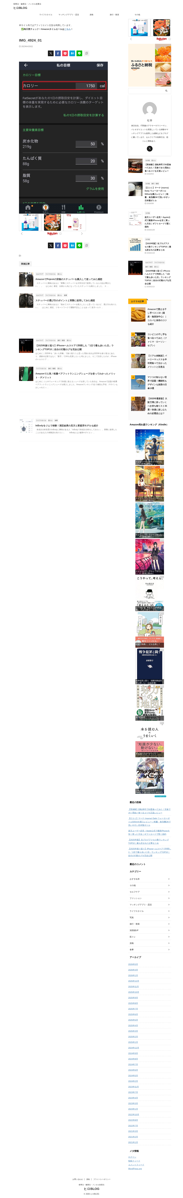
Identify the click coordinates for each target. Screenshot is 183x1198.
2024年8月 (133, 1059)
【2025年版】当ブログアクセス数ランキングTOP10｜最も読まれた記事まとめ (158, 246)
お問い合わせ (77, 1179)
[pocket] (65, 53)
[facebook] (58, 53)
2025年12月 (133, 981)
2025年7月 (133, 1009)
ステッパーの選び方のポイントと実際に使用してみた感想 (65, 300)
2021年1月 (133, 1142)
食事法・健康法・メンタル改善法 (91, 1185)
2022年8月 (133, 1120)
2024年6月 (133, 1070)
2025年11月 (133, 986)
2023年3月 (133, 1103)
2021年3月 (133, 1131)
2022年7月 (133, 1126)
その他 (137, 15)
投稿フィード (134, 1161)
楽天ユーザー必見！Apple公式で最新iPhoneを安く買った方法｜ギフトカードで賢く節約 (149, 832)
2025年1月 (133, 1042)
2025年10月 (133, 992)
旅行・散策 (114, 15)
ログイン (132, 1157)
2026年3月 (133, 970)
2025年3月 (133, 1031)
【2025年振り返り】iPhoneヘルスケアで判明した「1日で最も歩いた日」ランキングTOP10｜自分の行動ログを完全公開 (158, 277)
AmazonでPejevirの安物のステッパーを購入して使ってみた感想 (68, 279)
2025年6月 (133, 1014)
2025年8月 (133, 1003)
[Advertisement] (68, 324)
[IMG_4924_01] (72, 53)
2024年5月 (133, 1075)
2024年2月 (133, 1081)
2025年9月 (133, 998)
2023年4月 (133, 1098)
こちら (67, 29)
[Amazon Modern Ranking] (160, 796)
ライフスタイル (45, 15)
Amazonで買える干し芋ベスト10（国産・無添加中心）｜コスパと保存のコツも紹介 (157, 316)
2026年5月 (133, 964)
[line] (79, 53)
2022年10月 (133, 1114)
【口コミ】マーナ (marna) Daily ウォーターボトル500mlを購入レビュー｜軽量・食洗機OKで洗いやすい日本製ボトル (157, 194)
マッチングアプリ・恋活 (68, 15)
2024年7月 (133, 1064)
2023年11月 (133, 1087)
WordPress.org (135, 1168)
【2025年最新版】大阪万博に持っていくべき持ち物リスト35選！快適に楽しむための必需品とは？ (157, 406)
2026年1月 (133, 975)
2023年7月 (133, 1092)
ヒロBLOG (20, 7)
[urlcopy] (86, 53)
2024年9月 (133, 1053)
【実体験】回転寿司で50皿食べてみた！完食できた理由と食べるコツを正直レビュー (158, 167)
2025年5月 (133, 1020)
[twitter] (51, 53)
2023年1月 (133, 1109)
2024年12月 (133, 1048)
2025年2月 (133, 1036)
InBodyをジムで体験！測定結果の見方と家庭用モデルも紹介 (66, 425)
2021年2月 (133, 1137)
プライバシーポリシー (102, 1179)
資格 (91, 15)
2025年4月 (133, 1025)
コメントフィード (136, 1165)
